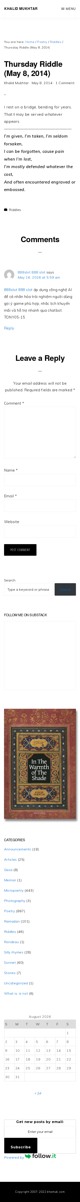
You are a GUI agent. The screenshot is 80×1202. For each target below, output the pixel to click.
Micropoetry (14, 890)
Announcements (17, 849)
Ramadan (12, 921)
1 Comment (65, 83)
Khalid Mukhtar (21, 8)
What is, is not (16, 993)
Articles (10, 859)
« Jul (38, 1093)
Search (10, 580)
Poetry (9, 911)
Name (11, 470)
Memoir (10, 880)
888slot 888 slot (31, 272)
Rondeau (11, 942)
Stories (10, 973)
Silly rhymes (13, 952)
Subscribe (21, 1147)
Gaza (8, 870)
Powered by (14, 1157)
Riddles (15, 210)
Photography (14, 900)
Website (11, 521)
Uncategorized (16, 983)
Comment (14, 403)
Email (10, 496)
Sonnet (10, 962)
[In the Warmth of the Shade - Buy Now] (40, 817)
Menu (71, 9)
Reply (9, 328)
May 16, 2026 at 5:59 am (39, 277)
